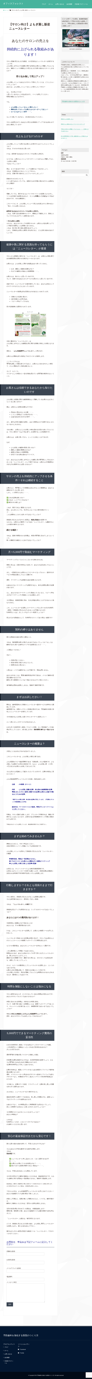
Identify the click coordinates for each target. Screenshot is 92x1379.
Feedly (22, 1353)
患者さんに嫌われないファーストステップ (73, 124)
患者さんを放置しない (67, 119)
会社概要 (69, 4)
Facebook (23, 1349)
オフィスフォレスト (13, 3)
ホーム (51, 4)
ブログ (44, 4)
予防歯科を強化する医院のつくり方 (73, 101)
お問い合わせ (59, 4)
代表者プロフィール (81, 4)
